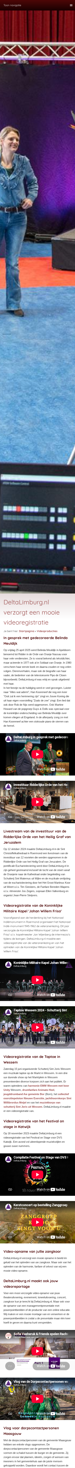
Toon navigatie (12, 5)
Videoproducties (47, 631)
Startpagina (26, 631)
